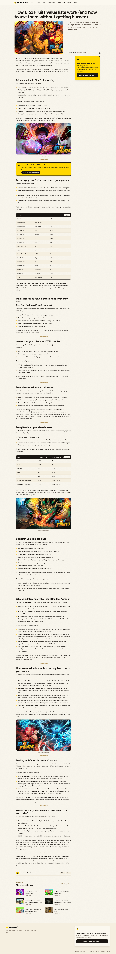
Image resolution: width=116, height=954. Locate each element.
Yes (63, 873)
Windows (69, 2)
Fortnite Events (61, 2)
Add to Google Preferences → (31, 172)
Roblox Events (51, 2)
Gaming (32, 2)
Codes (43, 2)
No (69, 873)
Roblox (38, 2)
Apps (75, 2)
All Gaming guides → (65, 883)
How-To (28, 8)
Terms (108, 951)
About (92, 951)
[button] (43, 139)
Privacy (103, 951)
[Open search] (100, 2)
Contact (97, 951)
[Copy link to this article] (100, 52)
